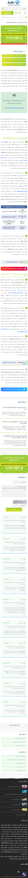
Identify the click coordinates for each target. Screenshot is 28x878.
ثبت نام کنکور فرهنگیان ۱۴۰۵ (12, 262)
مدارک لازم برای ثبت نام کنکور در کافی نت (13, 363)
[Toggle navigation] (25, 12)
